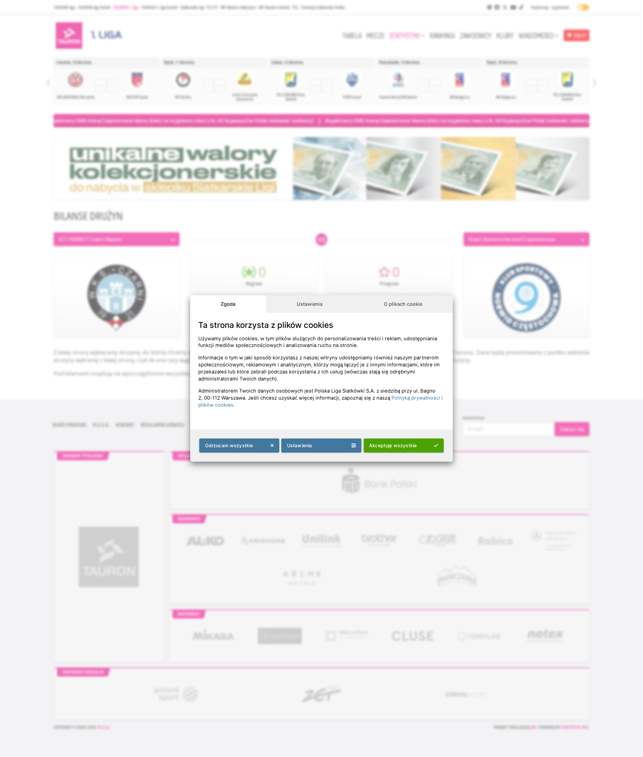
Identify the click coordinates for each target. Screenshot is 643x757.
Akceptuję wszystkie (393, 445)
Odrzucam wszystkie (229, 445)
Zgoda (228, 304)
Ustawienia (310, 304)
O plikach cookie (403, 304)
